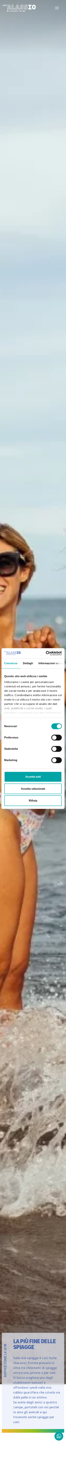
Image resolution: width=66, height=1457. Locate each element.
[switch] (56, 737)
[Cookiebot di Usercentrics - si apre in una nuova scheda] (46, 653)
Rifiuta (33, 800)
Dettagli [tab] (28, 663)
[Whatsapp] (58, 1436)
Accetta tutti (33, 776)
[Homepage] (19, 8)
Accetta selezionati (33, 788)
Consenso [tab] (10, 663)
